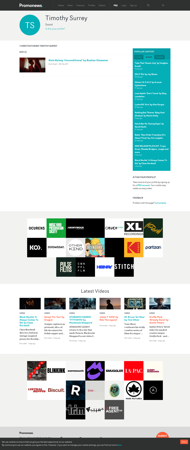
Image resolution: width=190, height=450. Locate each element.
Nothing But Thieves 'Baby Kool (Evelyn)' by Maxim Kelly (150, 114)
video (22, 313)
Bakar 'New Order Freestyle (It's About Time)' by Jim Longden (150, 136)
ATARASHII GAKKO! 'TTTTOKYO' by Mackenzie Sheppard (80, 320)
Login (123, 5)
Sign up (133, 5)
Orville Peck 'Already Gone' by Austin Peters (158, 320)
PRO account (143, 185)
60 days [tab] (159, 57)
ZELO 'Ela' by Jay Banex (146, 74)
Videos (61, 5)
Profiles (91, 5)
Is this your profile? (55, 28)
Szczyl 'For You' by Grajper (54, 318)
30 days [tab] (149, 57)
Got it (184, 441)
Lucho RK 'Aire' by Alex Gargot (149, 104)
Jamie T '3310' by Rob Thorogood (109, 318)
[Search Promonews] (148, 5)
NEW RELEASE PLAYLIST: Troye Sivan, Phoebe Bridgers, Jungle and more (151, 149)
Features (80, 5)
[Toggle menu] (163, 5)
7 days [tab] (138, 57)
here (119, 445)
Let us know (160, 202)
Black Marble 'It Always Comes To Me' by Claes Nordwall (151, 162)
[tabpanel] (151, 115)
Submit (102, 5)
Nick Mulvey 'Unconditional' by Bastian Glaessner (78, 60)
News (70, 5)
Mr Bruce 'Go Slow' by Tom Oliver (134, 318)
